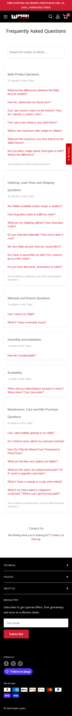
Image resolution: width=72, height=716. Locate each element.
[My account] (58, 17)
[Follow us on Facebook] (6, 663)
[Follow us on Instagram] (20, 663)
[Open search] (51, 17)
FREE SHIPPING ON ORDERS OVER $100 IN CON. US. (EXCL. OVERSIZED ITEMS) (36, 5)
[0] (65, 16)
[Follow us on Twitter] (13, 663)
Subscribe (16, 634)
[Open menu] (5, 16)
